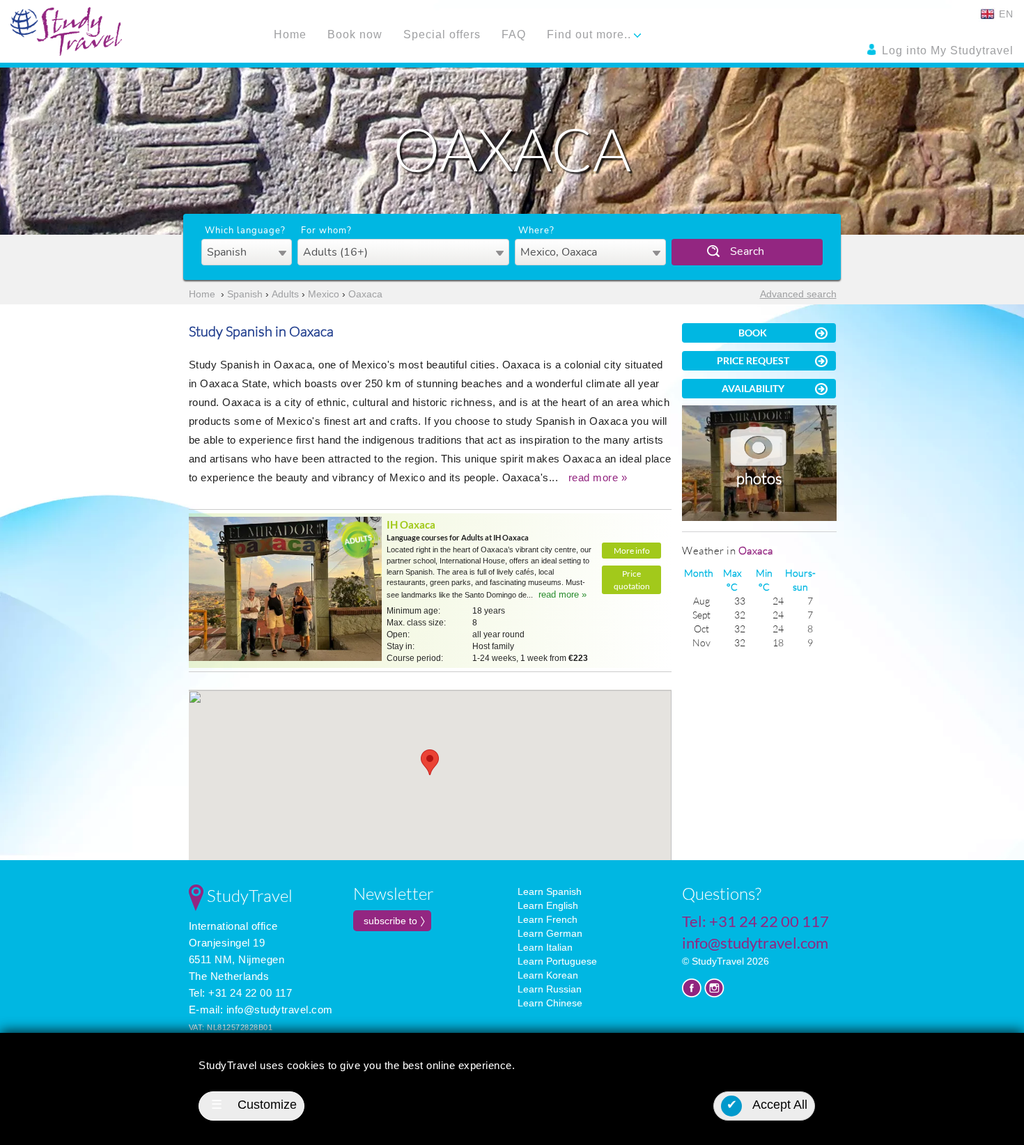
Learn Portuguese (557, 961)
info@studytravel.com (279, 1009)
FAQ (514, 34)
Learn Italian (545, 947)
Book (752, 332)
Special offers (442, 34)
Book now (354, 34)
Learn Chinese (550, 1002)
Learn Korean (548, 975)
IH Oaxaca (411, 524)
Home (290, 34)
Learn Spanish (550, 891)
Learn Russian (550, 989)
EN (1004, 14)
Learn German (550, 933)
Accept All (767, 1105)
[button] (430, 762)
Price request (753, 360)
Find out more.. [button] (591, 34)
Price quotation (632, 579)
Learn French (547, 919)
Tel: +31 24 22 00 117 (241, 993)
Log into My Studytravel (946, 50)
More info (632, 550)
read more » (598, 477)
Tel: (755, 921)
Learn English (548, 905)
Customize (254, 1105)
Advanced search (798, 293)
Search (747, 251)
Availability (753, 388)
